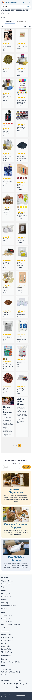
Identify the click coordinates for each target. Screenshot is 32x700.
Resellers (4, 608)
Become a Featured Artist (10, 662)
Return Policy (6, 634)
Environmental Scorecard (10, 624)
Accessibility (6, 646)
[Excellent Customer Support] (16, 514)
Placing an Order (7, 594)
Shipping (4, 603)
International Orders (8, 606)
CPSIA (3, 675)
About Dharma (6, 616)
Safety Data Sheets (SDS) (10, 672)
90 (30, 26)
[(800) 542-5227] (23, 2)
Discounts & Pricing (8, 637)
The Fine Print (6, 652)
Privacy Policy (6, 649)
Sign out (4, 587)
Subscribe (26, 467)
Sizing (3, 643)
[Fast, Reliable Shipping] (16, 547)
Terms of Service (21, 695)
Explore (4, 659)
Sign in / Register (7, 581)
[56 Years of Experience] (16, 480)
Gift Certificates (7, 640)
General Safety (6, 669)
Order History (6, 584)
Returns (4, 600)
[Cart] (26, 2)
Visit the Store (6, 621)
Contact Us (5, 618)
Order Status (6, 597)
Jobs (3, 627)
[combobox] (16, 6)
